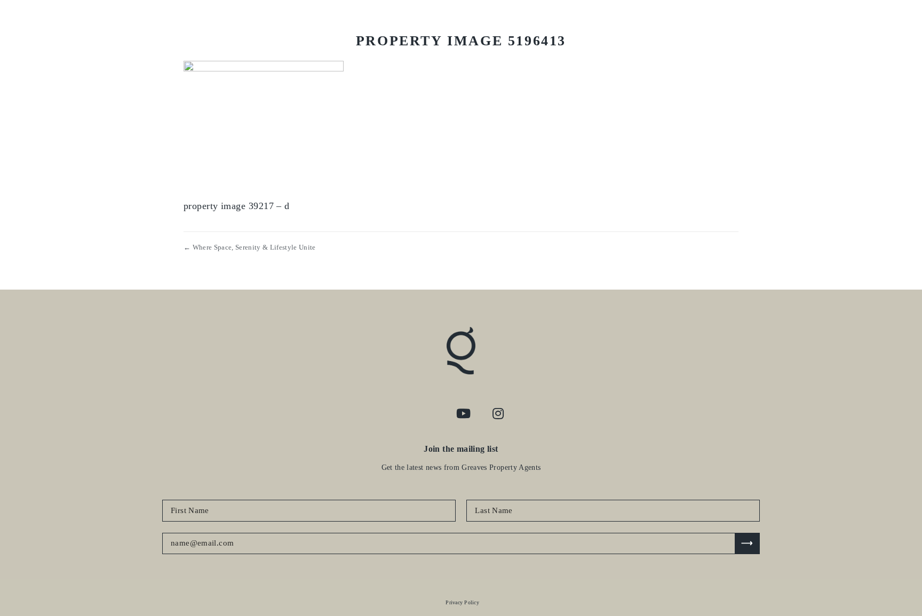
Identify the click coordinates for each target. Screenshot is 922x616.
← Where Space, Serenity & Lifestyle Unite (250, 247)
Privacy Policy (462, 602)
